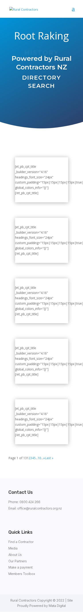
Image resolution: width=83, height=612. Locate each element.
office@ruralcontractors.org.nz (39, 508)
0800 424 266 (29, 502)
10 (39, 458)
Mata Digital (57, 606)
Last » (49, 458)
